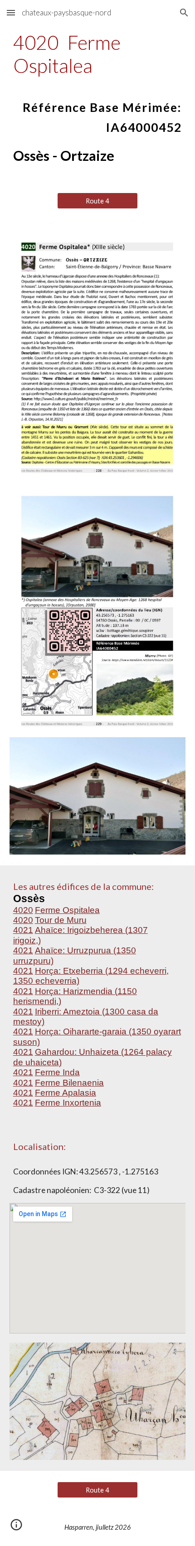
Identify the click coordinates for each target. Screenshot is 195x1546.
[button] (11, 12)
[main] (98, 82)
